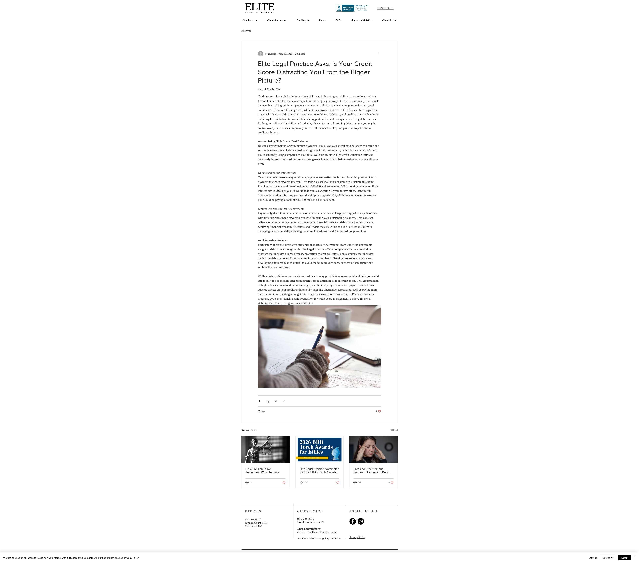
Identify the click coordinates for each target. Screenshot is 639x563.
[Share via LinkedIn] (275, 401)
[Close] (635, 557)
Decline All (607, 557)
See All (394, 430)
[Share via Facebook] (259, 401)
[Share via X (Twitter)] (267, 401)
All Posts (246, 30)
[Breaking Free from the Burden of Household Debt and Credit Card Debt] (373, 449)
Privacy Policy (131, 557)
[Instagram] (361, 521)
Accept (624, 557)
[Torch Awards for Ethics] (320, 449)
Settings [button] (592, 557)
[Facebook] (352, 521)
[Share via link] (284, 401)
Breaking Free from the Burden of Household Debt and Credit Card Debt (370, 470)
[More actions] (379, 54)
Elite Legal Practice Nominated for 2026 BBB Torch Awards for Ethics (319, 470)
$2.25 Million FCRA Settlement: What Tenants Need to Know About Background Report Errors (262, 470)
